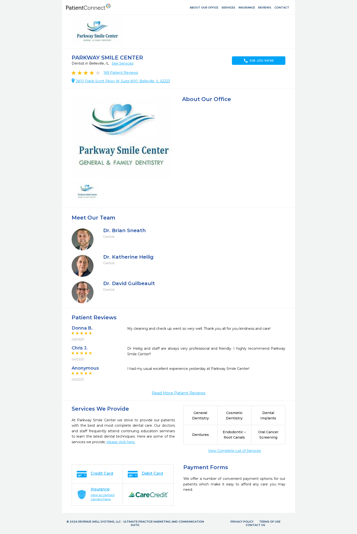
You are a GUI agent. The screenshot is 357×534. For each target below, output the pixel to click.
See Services (122, 63)
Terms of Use (269, 521)
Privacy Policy (242, 521)
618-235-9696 (258, 60)
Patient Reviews (120, 72)
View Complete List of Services (234, 451)
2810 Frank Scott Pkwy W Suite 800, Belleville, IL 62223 (123, 81)
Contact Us (255, 525)
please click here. (121, 442)
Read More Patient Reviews (178, 393)
